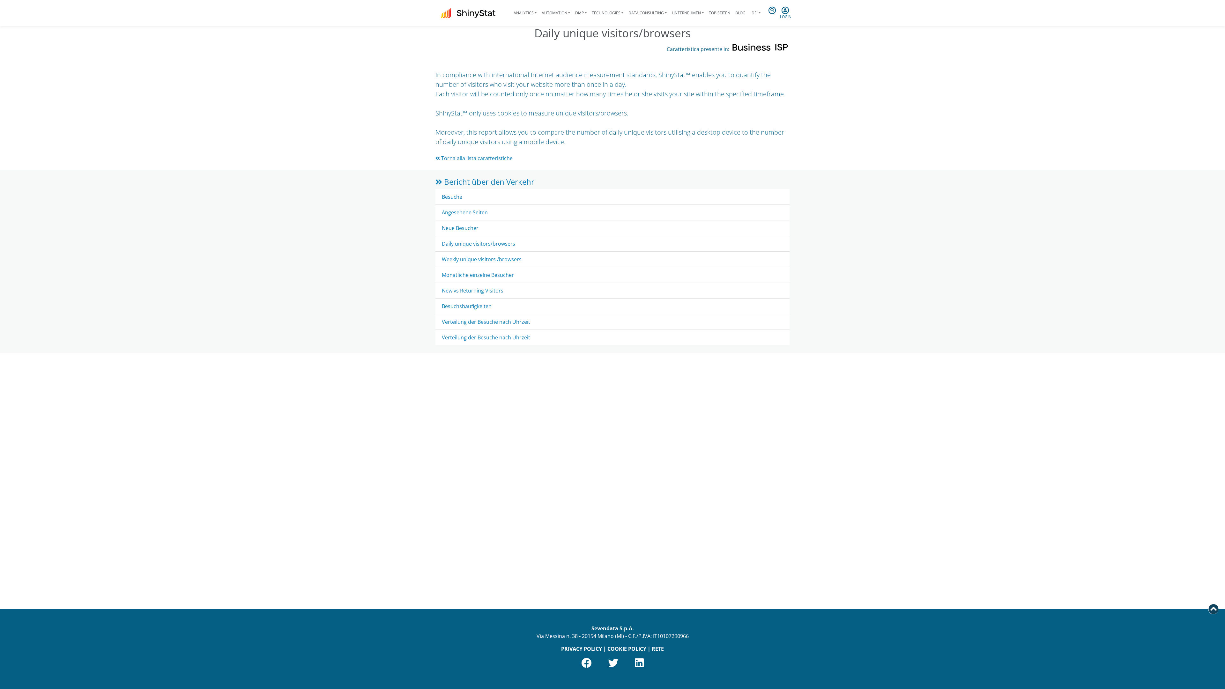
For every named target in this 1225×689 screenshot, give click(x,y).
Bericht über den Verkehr (488, 181)
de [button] (754, 13)
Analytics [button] (524, 13)
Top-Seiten (719, 13)
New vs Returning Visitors (472, 290)
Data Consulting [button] (646, 13)
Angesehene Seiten (465, 212)
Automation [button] (554, 13)
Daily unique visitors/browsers (478, 243)
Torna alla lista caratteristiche (476, 158)
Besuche (452, 196)
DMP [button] (579, 13)
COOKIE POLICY (626, 648)
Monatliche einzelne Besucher (478, 274)
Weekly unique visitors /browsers (482, 259)
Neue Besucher (460, 228)
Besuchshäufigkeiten (467, 306)
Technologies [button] (606, 13)
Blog (740, 13)
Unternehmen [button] (686, 13)
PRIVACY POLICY (581, 648)
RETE (658, 648)
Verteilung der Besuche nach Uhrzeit (486, 321)
